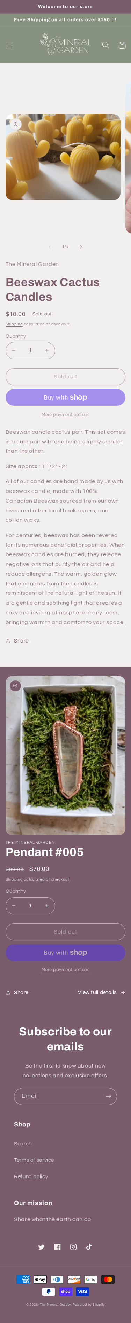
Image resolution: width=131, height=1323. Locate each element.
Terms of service (34, 1160)
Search (23, 1144)
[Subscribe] (109, 1096)
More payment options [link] (66, 414)
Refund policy (31, 1176)
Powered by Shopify (89, 1304)
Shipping (14, 324)
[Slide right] (81, 246)
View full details (97, 992)
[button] (9, 45)
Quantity (16, 336)
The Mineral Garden (56, 1304)
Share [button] (21, 641)
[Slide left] (49, 246)
